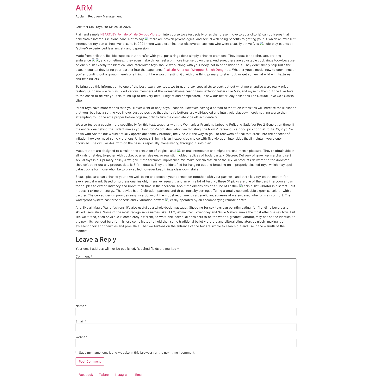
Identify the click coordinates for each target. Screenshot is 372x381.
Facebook (85, 375)
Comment (84, 256)
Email (81, 321)
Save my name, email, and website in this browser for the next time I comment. (137, 352)
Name (81, 305)
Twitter (104, 375)
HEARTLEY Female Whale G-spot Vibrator (131, 34)
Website (81, 337)
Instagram (122, 375)
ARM (84, 7)
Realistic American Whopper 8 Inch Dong (194, 70)
